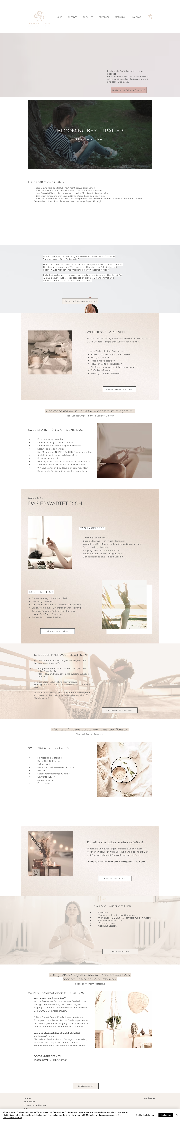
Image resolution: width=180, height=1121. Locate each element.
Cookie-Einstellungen (145, 1115)
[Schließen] (176, 1115)
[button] (150, 16)
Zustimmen (166, 1115)
